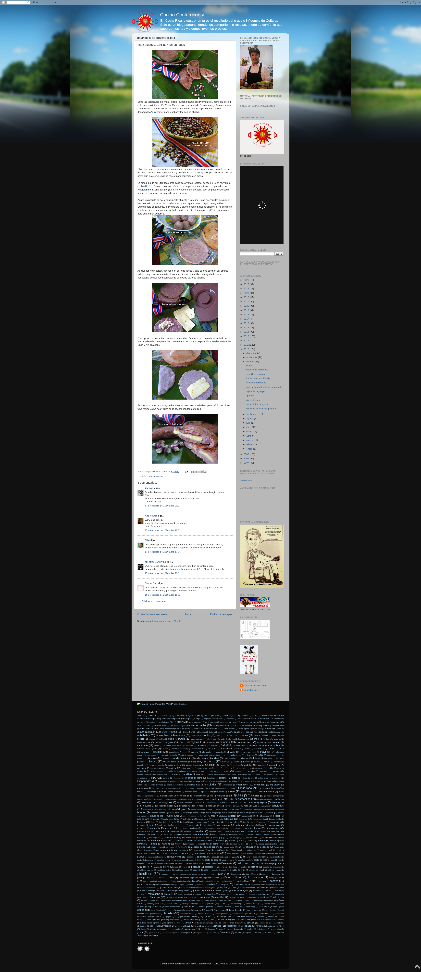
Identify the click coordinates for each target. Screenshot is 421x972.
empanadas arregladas (167, 781)
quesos (196, 890)
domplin (166, 778)
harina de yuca (250, 806)
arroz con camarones (271, 722)
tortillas (250, 923)
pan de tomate (198, 850)
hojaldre (209, 809)
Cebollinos (224, 748)
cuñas (227, 774)
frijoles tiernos (200, 796)
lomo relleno (233, 822)
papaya (140, 857)
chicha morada (187, 755)
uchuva (186, 926)
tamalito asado (237, 914)
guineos (169, 806)
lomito (183, 822)
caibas (158, 742)
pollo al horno (163, 881)
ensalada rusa (193, 785)
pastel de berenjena (145, 860)
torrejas (250, 365)
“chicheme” (157, 112)
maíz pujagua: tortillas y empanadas (264, 387)
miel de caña (239, 834)
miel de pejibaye (235, 838)
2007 (247, 463)
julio (248, 423)
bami (229, 732)
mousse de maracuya (257, 369)
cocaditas (141, 765)
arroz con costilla (160, 726)
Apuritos (250, 395)
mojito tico (276, 838)
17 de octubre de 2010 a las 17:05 (163, 552)
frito (211, 796)
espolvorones (157, 788)
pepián (157, 867)
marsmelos (275, 831)
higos (182, 809)
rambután (257, 891)
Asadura (280, 729)
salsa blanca (181, 900)
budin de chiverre (228, 739)
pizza (171, 877)
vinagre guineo (176, 929)
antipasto (230, 719)
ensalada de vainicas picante (261, 408)
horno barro (198, 813)
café (148, 742)
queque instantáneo (169, 887)
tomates (261, 917)
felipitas (207, 788)
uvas (197, 926)
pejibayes (278, 863)
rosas (184, 897)
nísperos (179, 844)
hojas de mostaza (231, 809)
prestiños (171, 884)
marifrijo (228, 831)
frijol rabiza (219, 792)
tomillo (140, 920)
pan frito (236, 850)
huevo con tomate (229, 813)
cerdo (271, 748)
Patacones (226, 863)
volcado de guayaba (235, 929)
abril (248, 436)
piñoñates (246, 874)
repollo (169, 894)
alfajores (244, 716)
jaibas (233, 816)
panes (184, 853)
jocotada (265, 816)
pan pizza (280, 850)
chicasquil (164, 755)
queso (233, 887)
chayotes (265, 751)
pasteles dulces (192, 863)
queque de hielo (277, 884)
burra (268, 739)
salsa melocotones (242, 900)
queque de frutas (261, 884)
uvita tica (205, 926)
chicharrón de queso (217, 755)
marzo (250, 440)
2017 (247, 319)
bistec (193, 735)
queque (223, 884)
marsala (263, 831)
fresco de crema (174, 792)
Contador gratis (246, 480)
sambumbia (257, 900)
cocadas (277, 762)
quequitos (222, 887)
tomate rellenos (248, 917)
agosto (250, 418)
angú (206, 719)
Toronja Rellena (190, 920)
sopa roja (277, 907)
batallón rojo (279, 732)
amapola (188, 719)
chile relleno (201, 758)
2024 (247, 288)
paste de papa (251, 857)
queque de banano (242, 884)
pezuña (254, 867)
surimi (187, 910)
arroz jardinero (229, 729)
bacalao (202, 732)
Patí (246, 863)
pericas (184, 867)
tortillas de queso (266, 923)
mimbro (265, 837)
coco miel (225, 765)
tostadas (280, 923)
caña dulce (176, 745)
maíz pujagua (156, 476)
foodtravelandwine (155, 562)
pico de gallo (177, 874)
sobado (202, 904)
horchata (186, 813)
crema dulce (213, 771)
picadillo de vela (255, 870)
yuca (140, 932)
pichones (164, 874)
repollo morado (184, 894)
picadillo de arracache (272, 867)
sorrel (152, 910)
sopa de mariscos (172, 907)
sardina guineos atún (155, 904)
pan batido (170, 847)
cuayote (163, 774)
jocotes (276, 816)
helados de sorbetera (151, 809)
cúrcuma (247, 774)
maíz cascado (179, 825)
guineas (158, 806)
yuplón (189, 932)
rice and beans (255, 894)
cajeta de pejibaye (255, 391)
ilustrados (204, 816)
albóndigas (229, 715)
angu (198, 719)
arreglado (141, 722)
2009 (247, 454)
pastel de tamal (228, 860)
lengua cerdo (244, 819)
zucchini (141, 935)
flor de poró (264, 788)
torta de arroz (224, 920)
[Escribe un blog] (195, 471)
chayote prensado (248, 752)
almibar (277, 715)
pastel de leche (195, 860)
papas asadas (232, 853)
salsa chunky (196, 900)
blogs (218, 735)
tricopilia (167, 926)
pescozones (210, 867)
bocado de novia (230, 735)
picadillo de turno (238, 870)
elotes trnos (263, 778)
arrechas (277, 719)
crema (185, 771)
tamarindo (250, 913)
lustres (252, 822)
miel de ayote (225, 834)
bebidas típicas (162, 735)
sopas (140, 909)
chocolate (184, 762)
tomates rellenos (274, 917)
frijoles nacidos (166, 796)
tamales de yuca (204, 913)
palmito (141, 847)
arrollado (152, 722)
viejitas (143, 929)
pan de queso (181, 850)
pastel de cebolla (163, 860)
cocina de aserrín (156, 765)
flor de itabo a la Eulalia (258, 378)
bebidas (145, 735)
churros (247, 762)
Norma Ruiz (151, 583)
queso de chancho (164, 891)
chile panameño (182, 758)
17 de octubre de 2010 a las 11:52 (163, 530)
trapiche (143, 926)
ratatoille (268, 891)
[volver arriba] (417, 968)
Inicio (189, 614)
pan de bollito (229, 847)
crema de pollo (198, 771)
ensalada (268, 781)
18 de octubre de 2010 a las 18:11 (163, 595)
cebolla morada (198, 749)
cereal (281, 748)
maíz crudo (194, 825)
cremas (225, 771)
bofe (256, 735)
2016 (247, 323)
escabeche (242, 784)
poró (248, 881)
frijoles (231, 791)
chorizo (211, 761)
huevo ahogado (212, 813)
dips (153, 777)
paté (239, 863)
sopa (210, 903)
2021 (247, 301)
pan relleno (144, 853)
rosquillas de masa (236, 897)
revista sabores (239, 894)
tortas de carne (220, 923)
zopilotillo (268, 933)
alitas (254, 715)
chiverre (152, 761)
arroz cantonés (195, 722)
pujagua (181, 884)
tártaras (158, 917)
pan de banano (212, 847)
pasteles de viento (174, 863)
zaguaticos (200, 933)
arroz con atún (211, 722)
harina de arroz (215, 806)
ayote (174, 731)
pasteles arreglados (156, 863)
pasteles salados (210, 863)
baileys (212, 732)
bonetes (265, 735)
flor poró (277, 788)
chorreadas (226, 762)
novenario (190, 844)
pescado (195, 867)
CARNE (225, 745)
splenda (161, 910)
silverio (193, 904)
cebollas (211, 748)
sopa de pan (189, 907)
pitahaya (275, 874)
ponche (229, 881)
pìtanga (152, 878)
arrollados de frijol (166, 722)
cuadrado (141, 774)
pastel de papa (211, 860)
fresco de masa (191, 792)
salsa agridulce (167, 900)
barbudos (266, 732)
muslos (241, 841)
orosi (243, 844)
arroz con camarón (249, 722)
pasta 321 (224, 857)
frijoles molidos (150, 796)
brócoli (140, 739)
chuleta (237, 762)
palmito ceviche (156, 847)
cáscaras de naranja (180, 749)
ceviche (157, 751)
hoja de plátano (197, 809)
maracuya (175, 831)
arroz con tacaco (167, 729)
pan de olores (162, 850)
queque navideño (188, 888)
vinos (221, 929)
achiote (152, 715)
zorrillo (278, 933)
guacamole (200, 802)
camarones (262, 742)
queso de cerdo (146, 891)
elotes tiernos (248, 778)
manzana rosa (143, 831)
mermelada (202, 834)
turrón (177, 926)
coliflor (172, 768)
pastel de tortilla (244, 860)
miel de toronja (252, 838)
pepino (166, 867)
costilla (270, 768)
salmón (144, 900)
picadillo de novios (255, 374)
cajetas (195, 742)
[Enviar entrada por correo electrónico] (186, 471)
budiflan (162, 739)
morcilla (179, 841)
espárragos (275, 785)
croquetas (250, 771)
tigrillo (181, 917)
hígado (172, 809)
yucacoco (167, 933)
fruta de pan (223, 796)
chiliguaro (244, 758)
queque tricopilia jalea (206, 888)
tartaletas (148, 917)
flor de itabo (245, 787)
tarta (139, 917)
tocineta (208, 916)
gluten (169, 802)
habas (201, 806)
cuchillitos (187, 774)
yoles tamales (275, 929)
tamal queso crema (152, 914)
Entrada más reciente (152, 614)
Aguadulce (205, 715)
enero (249, 449)
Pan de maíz (279, 847)
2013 (247, 336)
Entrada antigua (221, 614)
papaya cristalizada (155, 857)
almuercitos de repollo (147, 719)
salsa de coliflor (225, 900)
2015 (247, 327)
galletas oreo (157, 799)
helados (279, 805)
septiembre (252, 414)
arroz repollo (244, 729)
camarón (225, 742)
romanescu (279, 894)
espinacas (142, 788)
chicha (174, 755)
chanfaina (219, 752)
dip (277, 774)
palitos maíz (264, 844)
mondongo (156, 840)
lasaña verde (167, 819)
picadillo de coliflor (164, 870)
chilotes (256, 758)
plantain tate (197, 878)
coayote (267, 762)
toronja (157, 920)
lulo (244, 822)
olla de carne (212, 844)
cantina (166, 745)
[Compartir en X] (198, 471)
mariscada (239, 831)
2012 (247, 340)
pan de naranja (146, 850)
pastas (235, 856)
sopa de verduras (224, 907)
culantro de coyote (214, 774)
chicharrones (235, 755)
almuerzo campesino (170, 719)
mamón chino (274, 825)
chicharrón (201, 755)
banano (238, 732)
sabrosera (252, 897)
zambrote (212, 933)
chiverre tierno (169, 762)
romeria (143, 897)
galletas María (143, 799)
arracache (263, 718)
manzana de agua (253, 828)
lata (177, 819)
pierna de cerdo (207, 874)
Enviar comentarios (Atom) (166, 621)
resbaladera (210, 894)
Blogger (256, 963)
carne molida (273, 745)
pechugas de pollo (260, 863)
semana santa (172, 904)
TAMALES (146, 186)
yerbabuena (261, 929)
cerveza (144, 752)
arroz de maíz (199, 729)
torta (212, 920)
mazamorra (154, 834)
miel (213, 834)
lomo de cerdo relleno (198, 822)
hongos (141, 812)
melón (190, 834)
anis (213, 719)
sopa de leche (154, 907)
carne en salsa (239, 745)
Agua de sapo (178, 716)
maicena (141, 825)
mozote (232, 841)
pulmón (190, 884)
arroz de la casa (183, 729)
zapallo (238, 932)
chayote (231, 752)
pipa (256, 874)
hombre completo (250, 809)
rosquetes (205, 897)
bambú (220, 732)
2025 (247, 284)
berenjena (179, 735)
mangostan (182, 828)
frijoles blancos (266, 791)
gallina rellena (203, 799)
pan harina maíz (266, 850)
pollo (281, 877)
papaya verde (174, 857)
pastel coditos (275, 857)
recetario (140, 894)
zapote (248, 932)
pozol (139, 884)
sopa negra (264, 907)
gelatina (279, 799)
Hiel (164, 809)
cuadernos (263, 771)
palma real (276, 844)
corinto (248, 768)
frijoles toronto (253, 400)
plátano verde (255, 877)
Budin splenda (196, 739)
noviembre (252, 357)
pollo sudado (205, 881)
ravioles (278, 891)
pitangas (162, 878)
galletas (255, 796)
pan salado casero (159, 853)
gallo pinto (217, 799)
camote (276, 742)
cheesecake (151, 755)
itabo (213, 816)
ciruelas (257, 762)
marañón (199, 831)
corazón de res (235, 768)
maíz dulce (207, 825)
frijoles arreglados (248, 792)
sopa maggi (250, 907)
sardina (140, 904)
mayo (249, 431)
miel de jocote (154, 838)
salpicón (154, 900)
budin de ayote (211, 739)
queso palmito (182, 891)
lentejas (141, 822)
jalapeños (246, 816)
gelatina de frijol (148, 802)
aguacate (192, 715)
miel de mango (171, 837)
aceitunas (141, 716)
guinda (148, 806)
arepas (250, 718)
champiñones (174, 752)
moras (169, 841)
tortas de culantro (237, 923)
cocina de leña (174, 765)
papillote (190, 857)
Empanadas (144, 781)
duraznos (223, 778)
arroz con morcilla (241, 725)
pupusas (200, 884)
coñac (221, 768)
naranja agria (275, 841)
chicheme (249, 755)
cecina (247, 749)
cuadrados (152, 774)
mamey (252, 825)
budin (171, 739)
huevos (269, 812)
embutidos (276, 778)
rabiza (218, 891)
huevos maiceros (189, 816)
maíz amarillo (164, 825)
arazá (240, 719)
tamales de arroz (186, 914)
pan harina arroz (249, 850)
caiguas (169, 742)
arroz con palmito (260, 725)
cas (155, 748)
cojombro (141, 768)
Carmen (149, 488)
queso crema (278, 888)
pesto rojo (224, 867)
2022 (247, 297)
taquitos (278, 914)
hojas (218, 809)
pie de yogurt (192, 874)
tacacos (197, 910)
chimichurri (268, 758)
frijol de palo (206, 792)
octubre (250, 361)
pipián (264, 874)
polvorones (218, 881)
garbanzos (244, 798)
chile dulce (151, 758)
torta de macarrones (275, 920)
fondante (150, 792)
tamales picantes (221, 914)
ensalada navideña (175, 785)
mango (153, 828)
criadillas (238, 771)
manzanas (160, 831)
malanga (239, 825)
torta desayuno (175, 923)
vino (202, 929)
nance (251, 841)
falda (199, 788)
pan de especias (260, 847)
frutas (238, 795)
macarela (262, 822)
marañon (187, 831)
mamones (141, 828)
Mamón (261, 825)
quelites (211, 884)
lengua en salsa (259, 819)
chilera (215, 758)
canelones (142, 745)
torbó (149, 920)
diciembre (251, 353)
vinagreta (190, 929)
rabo (226, 891)
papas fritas (261, 853)
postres (274, 880)
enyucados (227, 785)
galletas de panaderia (272, 796)
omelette (225, 844)
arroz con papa (278, 726)
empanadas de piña (214, 781)
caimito (183, 742)
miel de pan (204, 838)
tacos (208, 910)
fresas (160, 791)
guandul (223, 802)
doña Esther (178, 778)
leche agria (188, 819)
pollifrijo (271, 878)
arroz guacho (214, 729)
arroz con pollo (148, 728)
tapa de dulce (265, 913)
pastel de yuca (260, 860)
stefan (170, 910)
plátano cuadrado (212, 878)
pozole (148, 884)
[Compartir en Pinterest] (205, 471)
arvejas (269, 728)
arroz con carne (143, 726)
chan (185, 752)
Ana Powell (151, 516)
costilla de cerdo (156, 771)
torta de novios (146, 923)
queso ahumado (246, 888)
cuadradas (276, 771)
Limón (173, 822)
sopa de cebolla (270, 904)
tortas (188, 923)
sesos (184, 904)
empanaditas (231, 781)
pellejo (146, 867)
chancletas (207, 752)
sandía (268, 900)
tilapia (190, 916)
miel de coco (269, 834)
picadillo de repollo (219, 870)
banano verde (252, 732)
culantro (199, 774)
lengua (229, 819)
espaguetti (259, 784)
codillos (261, 765)
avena (164, 732)
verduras (260, 926)
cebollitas (237, 749)
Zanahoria (225, 932)
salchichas (264, 897)
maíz (151, 825)
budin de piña (243, 739)
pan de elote (243, 847)
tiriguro (199, 917)
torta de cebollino (241, 920)
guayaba (262, 802)
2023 (247, 293)
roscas (193, 897)
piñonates (234, 874)
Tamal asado (220, 910)
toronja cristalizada (171, 920)
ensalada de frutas (155, 785)
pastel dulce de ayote (257, 404)
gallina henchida (188, 799)
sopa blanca (221, 904)
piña (220, 873)
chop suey (196, 761)
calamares (210, 742)
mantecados (236, 828)
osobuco (251, 844)
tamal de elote (235, 910)
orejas (234, 844)
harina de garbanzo (232, 806)
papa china (205, 853)
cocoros (236, 765)
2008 (247, 458)
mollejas (141, 840)
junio (249, 427)
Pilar (147, 540)
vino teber (211, 929)
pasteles (140, 863)
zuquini (151, 935)
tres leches (155, 926)
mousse (220, 840)
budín (181, 738)
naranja (261, 840)
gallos (231, 799)
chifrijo (260, 755)
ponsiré (239, 881)
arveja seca (257, 729)
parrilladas (202, 857)
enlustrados (255, 781)
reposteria (197, 894)
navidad (166, 844)
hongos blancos (158, 813)
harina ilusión (266, 806)
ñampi (200, 844)
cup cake (237, 774)
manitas (209, 828)
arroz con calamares (228, 722)
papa (196, 853)
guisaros (183, 806)
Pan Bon (181, 847)
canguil (156, 745)
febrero (250, 444)
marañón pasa (215, 831)
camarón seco (244, 742)
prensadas (159, 884)
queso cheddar (263, 887)
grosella (180, 802)
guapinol (234, 802)
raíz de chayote (240, 890)
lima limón (163, 822)
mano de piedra (222, 828)
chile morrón (166, 758)
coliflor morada (187, 768)
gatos (258, 799)
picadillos (144, 874)
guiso (192, 806)
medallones (167, 834)
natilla (154, 844)
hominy (263, 809)
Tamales (169, 913)
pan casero (193, 847)
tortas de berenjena (256, 382)
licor (153, 822)
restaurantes (224, 894)
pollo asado (177, 881)
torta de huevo (258, 920)
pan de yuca (213, 850)
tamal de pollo (270, 910)
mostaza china (206, 841)
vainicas (217, 926)
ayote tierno (189, 732)
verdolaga (246, 926)
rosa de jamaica (172, 897)
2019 (247, 310)
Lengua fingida (275, 819)
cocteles (248, 765)
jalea (255, 816)
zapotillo (258, 933)
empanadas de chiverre (191, 781)
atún (152, 731)
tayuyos (168, 917)
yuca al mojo (154, 933)
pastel (263, 857)
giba (161, 802)
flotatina (140, 792)
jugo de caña (143, 819)
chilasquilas (271, 755)
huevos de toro (156, 816)
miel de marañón (188, 838)
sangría (277, 900)
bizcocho (204, 735)
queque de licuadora (148, 888)
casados (164, 749)
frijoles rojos (183, 796)
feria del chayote (219, 788)
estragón (190, 788)
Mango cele (167, 828)
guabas (189, 802)
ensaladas (210, 784)
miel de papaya (219, 838)
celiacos (258, 748)
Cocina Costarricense (254, 685)
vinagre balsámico (157, 929)
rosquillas (219, 897)
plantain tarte (184, 878)
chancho (194, 752)
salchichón (278, 897)
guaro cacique (248, 802)
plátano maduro (232, 877)
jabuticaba (223, 816)
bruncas (152, 739)
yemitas (250, 929)
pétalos (234, 867)
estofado (179, 788)
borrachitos (276, 735)
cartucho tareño (143, 749)
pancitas (174, 853)
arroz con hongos (178, 726)
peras (175, 867)
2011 (246, 345)
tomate (219, 916)
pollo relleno (191, 881)
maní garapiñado (196, 828)
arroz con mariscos (220, 725)
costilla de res (173, 771)
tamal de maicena (254, 910)
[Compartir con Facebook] (202, 471)
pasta (214, 857)
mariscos (252, 831)
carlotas (213, 745)
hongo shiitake (275, 809)
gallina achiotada (172, 799)
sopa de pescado (206, 907)
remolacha (154, 893)
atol (142, 731)
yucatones (178, 933)
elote (234, 778)
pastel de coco (180, 860)
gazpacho (268, 799)
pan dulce (226, 850)
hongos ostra (173, 813)
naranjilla (142, 844)
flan (232, 788)
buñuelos (257, 739)
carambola (201, 745)
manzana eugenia (272, 828)
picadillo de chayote (145, 870)
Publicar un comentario (154, 601)
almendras (265, 716)
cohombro (274, 765)
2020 (247, 306)
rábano (208, 890)
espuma (169, 788)
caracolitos (189, 745)
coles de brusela (157, 768)
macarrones (275, 822)
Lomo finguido (217, 822)
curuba (257, 774)
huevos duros (173, 816)
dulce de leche (195, 778)
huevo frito (244, 813)
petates (244, 867)
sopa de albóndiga (253, 904)
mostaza (191, 840)
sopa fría (238, 907)
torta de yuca (160, 923)
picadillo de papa (200, 870)
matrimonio (141, 834)
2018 (247, 314)
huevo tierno (257, 813)
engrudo (244, 781)
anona (220, 719)
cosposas (259, 768)
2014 (247, 332)
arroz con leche (197, 725)
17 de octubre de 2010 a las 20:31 (163, 573)
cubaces (174, 774)
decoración (268, 774)
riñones (267, 894)
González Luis (250, 690)
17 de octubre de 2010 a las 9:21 (162, 506)
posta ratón (261, 881)
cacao (139, 742)
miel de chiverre (254, 834)
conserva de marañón (206, 768)
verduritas (271, 926)
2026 (247, 280)
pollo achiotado (149, 881)
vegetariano (232, 926)
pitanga (141, 877)
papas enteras (247, 853)
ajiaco (217, 716)
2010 (247, 349)
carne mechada (256, 745)
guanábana (212, 802)
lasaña (156, 819)
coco (212, 764)
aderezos (164, 716)
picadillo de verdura (273, 870)
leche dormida (217, 819)
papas (217, 853)
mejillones (180, 834)
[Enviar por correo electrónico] (192, 471)
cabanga (277, 739)
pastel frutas (276, 860)
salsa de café (210, 900)
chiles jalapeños (230, 758)
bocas (244, 735)
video (281, 926)
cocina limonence (195, 765)
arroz (180, 721)
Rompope (155, 897)
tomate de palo (232, 916)
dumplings (211, 778)
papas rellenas (275, 853)
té (175, 917)
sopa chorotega (236, 904)
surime (179, 910)
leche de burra (202, 819)
